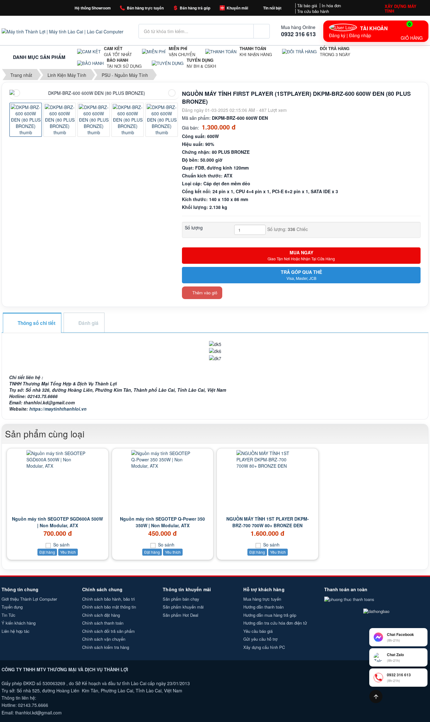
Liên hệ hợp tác (16, 631)
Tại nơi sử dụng (124, 63)
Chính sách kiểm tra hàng (105, 647)
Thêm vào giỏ (204, 293)
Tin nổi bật (272, 8)
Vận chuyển (182, 51)
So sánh (61, 544)
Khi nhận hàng (256, 51)
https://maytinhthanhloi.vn (58, 409)
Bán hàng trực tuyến (145, 8)
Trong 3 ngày (335, 51)
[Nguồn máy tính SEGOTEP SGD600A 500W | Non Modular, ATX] (57, 459)
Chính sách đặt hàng (101, 615)
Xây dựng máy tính (400, 8)
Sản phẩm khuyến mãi (183, 607)
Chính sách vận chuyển (103, 639)
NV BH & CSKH (201, 63)
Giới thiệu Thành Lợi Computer (29, 599)
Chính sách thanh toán (102, 623)
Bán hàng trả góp (195, 8)
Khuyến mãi (237, 8)
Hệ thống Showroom (93, 8)
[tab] (31, 323)
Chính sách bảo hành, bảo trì (108, 599)
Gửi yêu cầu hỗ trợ (260, 639)
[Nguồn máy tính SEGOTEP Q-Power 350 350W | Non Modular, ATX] (162, 459)
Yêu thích (68, 552)
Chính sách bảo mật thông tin (109, 607)
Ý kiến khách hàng (19, 623)
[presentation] (16, 93)
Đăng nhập (360, 35)
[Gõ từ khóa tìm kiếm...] (261, 31)
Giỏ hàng (412, 31)
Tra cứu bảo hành (313, 11)
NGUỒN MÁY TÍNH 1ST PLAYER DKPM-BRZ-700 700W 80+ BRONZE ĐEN (267, 522)
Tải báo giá (307, 5)
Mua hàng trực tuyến (262, 599)
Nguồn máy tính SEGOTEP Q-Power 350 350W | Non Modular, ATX (162, 522)
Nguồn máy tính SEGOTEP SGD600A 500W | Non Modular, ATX (57, 522)
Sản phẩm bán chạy (181, 599)
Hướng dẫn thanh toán (263, 607)
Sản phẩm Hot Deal (180, 615)
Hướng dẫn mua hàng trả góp (269, 615)
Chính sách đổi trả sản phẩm (108, 631)
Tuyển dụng (12, 607)
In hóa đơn (331, 5)
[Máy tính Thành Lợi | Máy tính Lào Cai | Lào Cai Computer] (62, 31)
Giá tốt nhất (118, 51)
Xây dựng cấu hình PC (264, 647)
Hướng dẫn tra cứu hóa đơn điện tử (275, 623)
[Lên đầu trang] (375, 696)
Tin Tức (8, 615)
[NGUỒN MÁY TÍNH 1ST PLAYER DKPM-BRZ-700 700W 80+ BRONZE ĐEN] (267, 459)
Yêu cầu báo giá (258, 631)
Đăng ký (337, 35)
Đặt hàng (47, 552)
